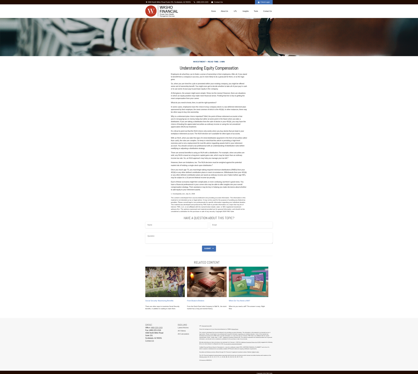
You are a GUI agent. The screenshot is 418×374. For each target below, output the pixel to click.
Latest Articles (183, 328)
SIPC (257, 352)
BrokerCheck (235, 329)
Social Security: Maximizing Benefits (159, 301)
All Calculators (183, 334)
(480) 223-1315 (202, 2)
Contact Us (218, 2)
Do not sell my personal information (233, 343)
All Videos (182, 331)
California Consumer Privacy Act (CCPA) (251, 342)
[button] (213, 11)
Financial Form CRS (207, 325)
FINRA (253, 352)
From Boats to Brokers (195, 301)
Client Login (265, 2)
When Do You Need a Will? (239, 301)
